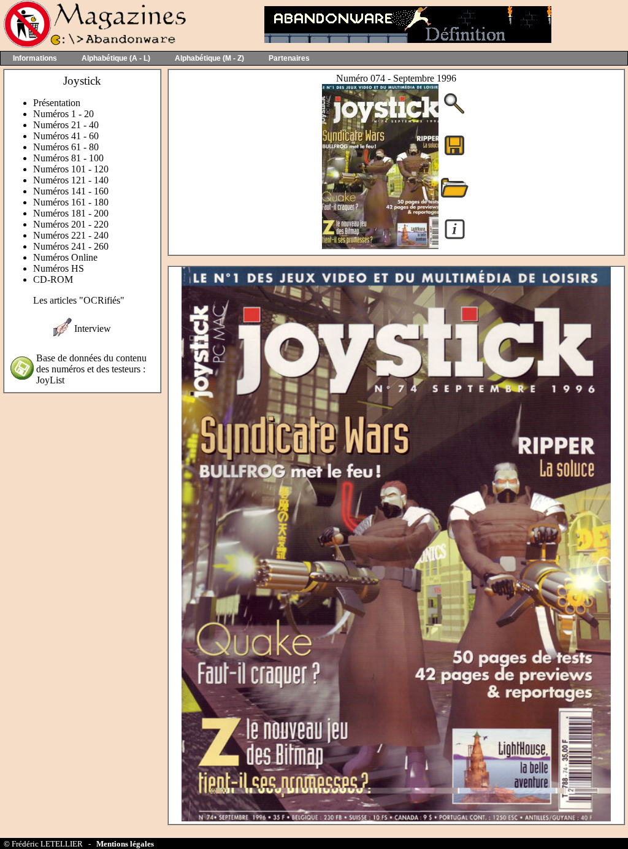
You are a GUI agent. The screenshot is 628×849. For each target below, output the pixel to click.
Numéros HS (58, 268)
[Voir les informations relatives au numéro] (455, 238)
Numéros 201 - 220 (71, 224)
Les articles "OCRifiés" (78, 300)
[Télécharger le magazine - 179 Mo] (454, 154)
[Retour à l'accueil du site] (93, 45)
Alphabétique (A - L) (116, 58)
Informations (35, 58)
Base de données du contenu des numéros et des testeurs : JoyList (91, 369)
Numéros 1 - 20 (63, 114)
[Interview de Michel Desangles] (62, 333)
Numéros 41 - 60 (66, 136)
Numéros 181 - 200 (71, 213)
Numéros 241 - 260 (71, 246)
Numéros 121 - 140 (71, 180)
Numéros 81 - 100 (68, 158)
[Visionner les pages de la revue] (380, 245)
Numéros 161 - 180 (71, 202)
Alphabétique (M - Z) (209, 58)
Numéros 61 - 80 (66, 147)
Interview (92, 328)
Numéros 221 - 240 (71, 235)
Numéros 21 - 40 (66, 125)
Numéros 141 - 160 (71, 191)
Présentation (56, 103)
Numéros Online (65, 257)
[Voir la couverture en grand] (454, 112)
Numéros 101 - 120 (71, 169)
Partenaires (289, 58)
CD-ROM (53, 279)
